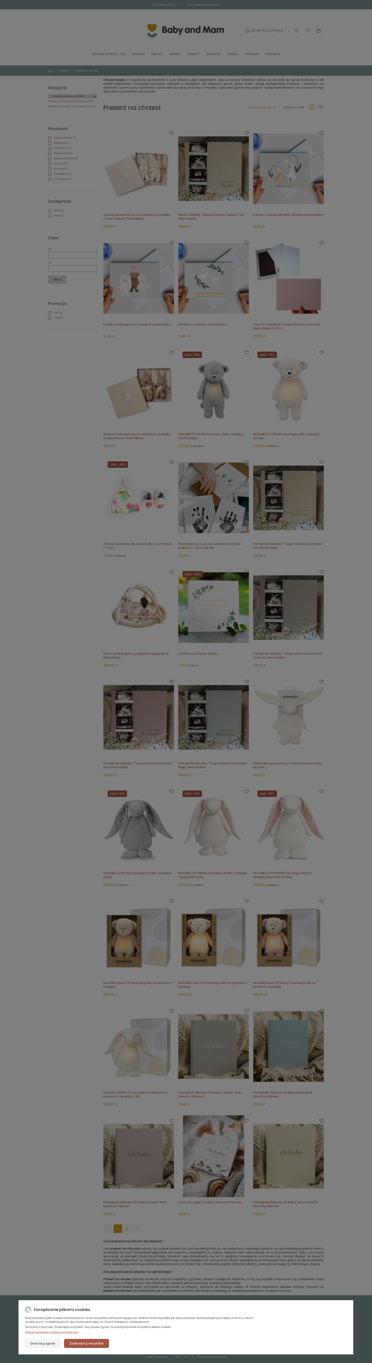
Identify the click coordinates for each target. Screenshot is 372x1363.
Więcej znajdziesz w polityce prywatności (52, 1332)
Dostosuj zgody (42, 1343)
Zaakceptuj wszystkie (86, 1343)
